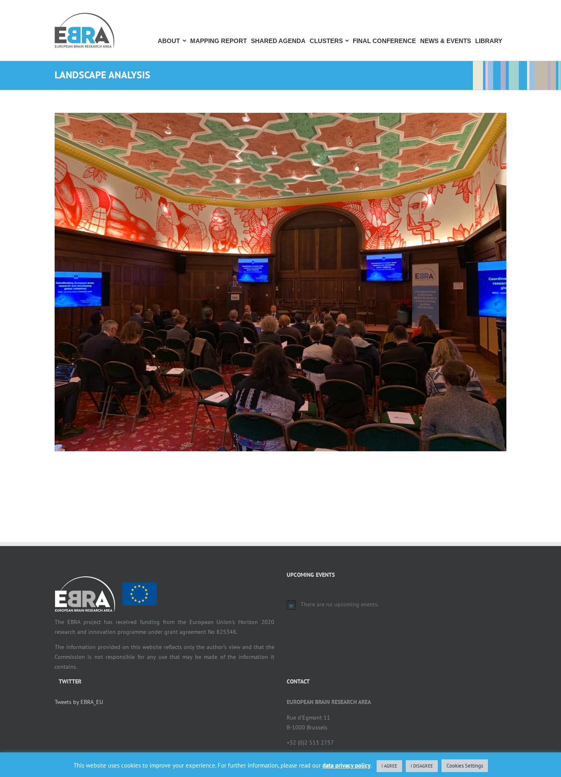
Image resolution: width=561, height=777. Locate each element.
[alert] (396, 605)
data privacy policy (346, 765)
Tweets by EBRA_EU (79, 702)
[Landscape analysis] (280, 282)
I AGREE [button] (389, 766)
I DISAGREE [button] (422, 766)
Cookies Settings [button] (464, 765)
